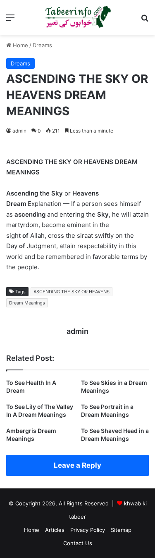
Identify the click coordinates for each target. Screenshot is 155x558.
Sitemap (121, 530)
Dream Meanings (27, 303)
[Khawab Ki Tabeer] (78, 17)
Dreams (42, 45)
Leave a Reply (77, 465)
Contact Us (77, 543)
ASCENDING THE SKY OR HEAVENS (71, 292)
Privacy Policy (87, 530)
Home (19, 45)
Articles (54, 530)
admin (19, 131)
